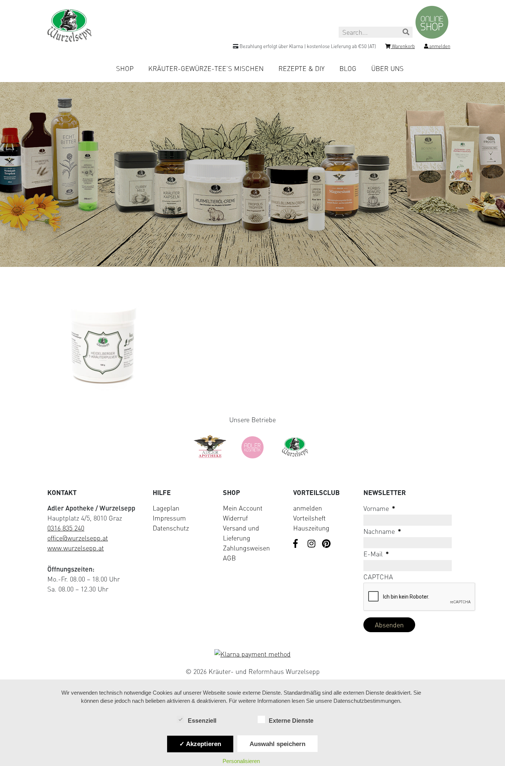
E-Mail (376, 554)
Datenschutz (171, 528)
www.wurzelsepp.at (75, 548)
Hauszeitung (311, 528)
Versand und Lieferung (241, 533)
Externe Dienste (291, 721)
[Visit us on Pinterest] (326, 544)
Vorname (379, 508)
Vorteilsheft (309, 518)
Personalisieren (241, 761)
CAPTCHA (378, 577)
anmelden (307, 508)
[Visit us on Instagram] (312, 544)
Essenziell (202, 721)
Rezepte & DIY (301, 68)
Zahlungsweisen (246, 548)
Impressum (169, 518)
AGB (229, 558)
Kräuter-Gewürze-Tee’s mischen (206, 68)
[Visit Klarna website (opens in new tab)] (252, 654)
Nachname (382, 531)
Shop (124, 68)
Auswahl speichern (277, 743)
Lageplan (166, 508)
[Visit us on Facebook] (297, 544)
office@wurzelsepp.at (77, 538)
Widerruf (235, 518)
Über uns (387, 68)
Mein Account (242, 508)
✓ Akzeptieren (200, 743)
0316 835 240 (65, 528)
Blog (347, 68)
